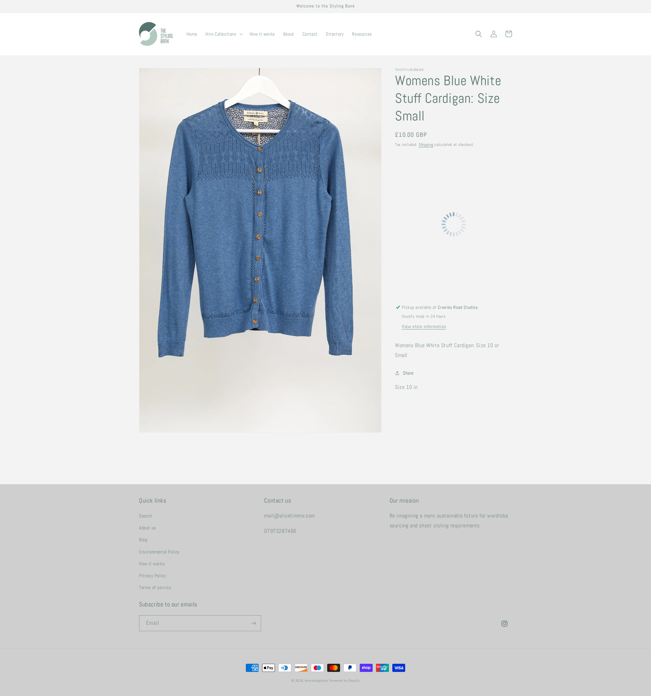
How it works (151, 564)
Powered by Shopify (344, 680)
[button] (223, 34)
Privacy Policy (152, 575)
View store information (424, 326)
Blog (143, 540)
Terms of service (155, 587)
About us (147, 528)
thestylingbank (316, 680)
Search (145, 516)
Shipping (426, 144)
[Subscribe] (253, 623)
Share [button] (408, 373)
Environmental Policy (159, 552)
